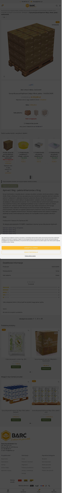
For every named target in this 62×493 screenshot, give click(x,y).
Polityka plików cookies (30, 256)
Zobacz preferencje (31, 252)
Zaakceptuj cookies (31, 248)
